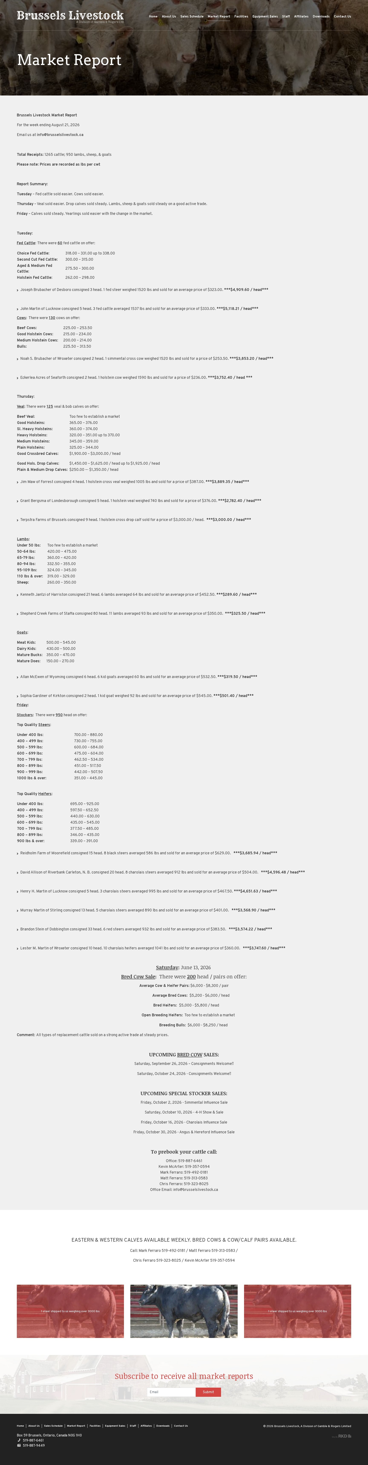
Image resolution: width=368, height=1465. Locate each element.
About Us (169, 17)
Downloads (321, 17)
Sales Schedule (192, 17)
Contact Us (342, 17)
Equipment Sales (265, 17)
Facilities (241, 17)
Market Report (219, 17)
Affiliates (301, 17)
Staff (286, 17)
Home (153, 17)
